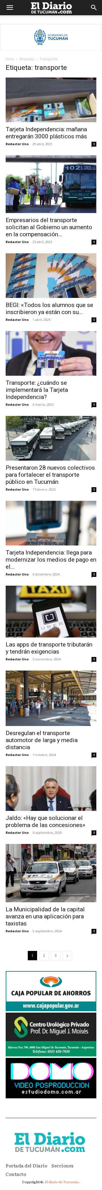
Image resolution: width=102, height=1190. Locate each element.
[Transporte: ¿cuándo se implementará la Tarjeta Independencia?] (51, 353)
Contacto (16, 1173)
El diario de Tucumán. (62, 1181)
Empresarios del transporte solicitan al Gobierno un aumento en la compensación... (49, 227)
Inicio (10, 59)
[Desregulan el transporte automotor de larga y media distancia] (51, 698)
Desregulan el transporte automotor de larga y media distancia (42, 740)
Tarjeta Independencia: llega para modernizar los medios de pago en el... (51, 559)
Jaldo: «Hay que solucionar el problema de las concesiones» (45, 821)
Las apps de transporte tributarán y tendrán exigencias (49, 648)
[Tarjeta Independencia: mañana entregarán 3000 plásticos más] (51, 100)
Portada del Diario (26, 1165)
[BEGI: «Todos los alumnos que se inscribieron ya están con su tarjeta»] (51, 275)
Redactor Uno (17, 144)
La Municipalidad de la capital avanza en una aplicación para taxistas (45, 916)
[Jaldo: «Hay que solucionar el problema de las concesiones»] (51, 788)
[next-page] (67, 955)
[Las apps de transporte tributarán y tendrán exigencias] (51, 611)
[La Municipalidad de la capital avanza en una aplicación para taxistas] (51, 873)
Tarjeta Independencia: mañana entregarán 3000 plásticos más (46, 133)
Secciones (63, 1165)
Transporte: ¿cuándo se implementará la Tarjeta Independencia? (37, 389)
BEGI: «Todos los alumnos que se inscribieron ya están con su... (49, 308)
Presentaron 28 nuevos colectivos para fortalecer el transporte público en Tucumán (50, 474)
